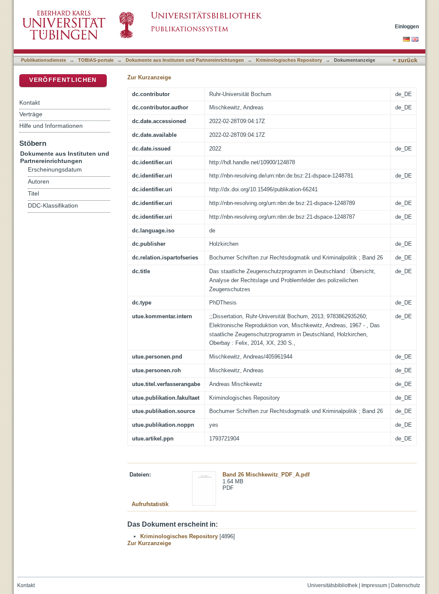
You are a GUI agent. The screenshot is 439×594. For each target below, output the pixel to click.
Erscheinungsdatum (55, 169)
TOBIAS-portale (96, 60)
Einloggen (407, 26)
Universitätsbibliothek (332, 585)
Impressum (374, 585)
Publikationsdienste (43, 60)
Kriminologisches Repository (289, 60)
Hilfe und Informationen (51, 125)
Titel (33, 193)
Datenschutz (405, 585)
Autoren (38, 181)
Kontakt (29, 102)
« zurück (405, 60)
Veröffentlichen (62, 80)
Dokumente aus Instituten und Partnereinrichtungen (185, 60)
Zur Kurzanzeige (149, 77)
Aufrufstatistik (150, 504)
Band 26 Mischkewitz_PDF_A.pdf (266, 474)
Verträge (30, 114)
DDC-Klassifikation (53, 205)
